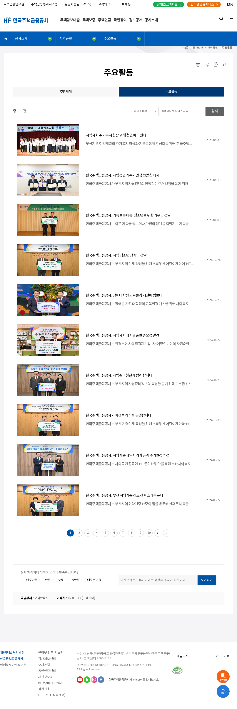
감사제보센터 (47, 659)
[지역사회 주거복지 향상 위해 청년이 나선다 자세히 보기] (48, 140)
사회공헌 (65, 39)
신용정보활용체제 (12, 659)
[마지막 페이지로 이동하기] (166, 533)
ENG (230, 4)
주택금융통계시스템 (44, 4)
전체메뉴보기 (230, 18)
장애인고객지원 (167, 4)
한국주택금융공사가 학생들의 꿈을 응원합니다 (118, 416)
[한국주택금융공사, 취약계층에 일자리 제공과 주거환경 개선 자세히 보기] (48, 460)
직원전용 (44, 689)
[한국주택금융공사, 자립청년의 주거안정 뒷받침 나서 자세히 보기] (48, 180)
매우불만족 (94, 580)
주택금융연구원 (14, 4)
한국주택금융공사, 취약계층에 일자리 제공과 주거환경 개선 (127, 456)
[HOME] (186, 47)
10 (149, 532)
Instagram (94, 679)
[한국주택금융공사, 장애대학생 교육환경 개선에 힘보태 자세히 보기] (48, 300)
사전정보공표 (47, 677)
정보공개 (135, 20)
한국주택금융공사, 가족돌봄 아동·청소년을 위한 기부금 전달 (128, 215)
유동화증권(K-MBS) (78, 4)
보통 (61, 580)
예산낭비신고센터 (50, 683)
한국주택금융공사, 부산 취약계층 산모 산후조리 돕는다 (124, 496)
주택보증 (88, 20)
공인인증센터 (47, 671)
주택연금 (104, 20)
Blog (87, 679)
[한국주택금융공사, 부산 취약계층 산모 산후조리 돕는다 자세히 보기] (48, 500)
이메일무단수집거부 (13, 665)
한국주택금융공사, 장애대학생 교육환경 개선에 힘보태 (124, 295)
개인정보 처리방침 (12, 653)
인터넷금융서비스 (202, 4)
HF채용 (126, 4)
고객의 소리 (106, 4)
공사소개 (151, 20)
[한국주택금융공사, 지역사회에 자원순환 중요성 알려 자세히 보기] (48, 340)
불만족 (75, 580)
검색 (221, 18)
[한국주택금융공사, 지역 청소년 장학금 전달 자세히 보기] (48, 260)
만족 (48, 580)
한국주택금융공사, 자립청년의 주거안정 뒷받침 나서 (122, 175)
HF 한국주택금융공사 (26, 24)
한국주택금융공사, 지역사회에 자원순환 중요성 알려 (122, 335)
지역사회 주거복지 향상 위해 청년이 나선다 (116, 135)
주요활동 (110, 39)
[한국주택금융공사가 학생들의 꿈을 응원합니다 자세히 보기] (48, 420)
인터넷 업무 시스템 (50, 653)
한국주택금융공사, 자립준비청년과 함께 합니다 (119, 375)
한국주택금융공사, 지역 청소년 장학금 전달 (116, 255)
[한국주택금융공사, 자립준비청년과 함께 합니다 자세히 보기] (48, 380)
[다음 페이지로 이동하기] (157, 533)
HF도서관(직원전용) (51, 695)
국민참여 (120, 20)
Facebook (101, 679)
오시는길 (44, 665)
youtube (79, 679)
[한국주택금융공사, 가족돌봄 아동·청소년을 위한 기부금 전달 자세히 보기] (48, 220)
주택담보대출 (70, 20)
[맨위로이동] (223, 691)
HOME (5, 38)
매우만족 (31, 580)
